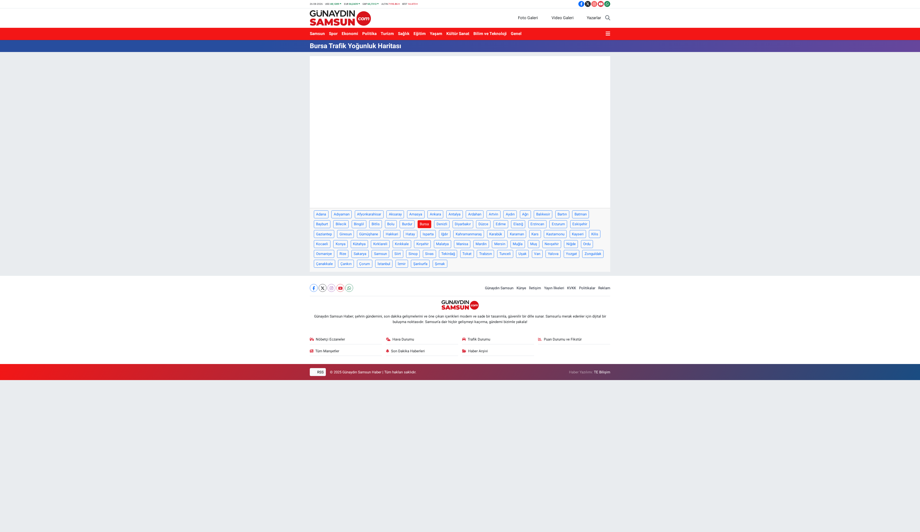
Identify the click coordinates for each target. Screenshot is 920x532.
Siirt (397, 254)
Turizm (387, 33)
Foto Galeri (528, 17)
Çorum (364, 264)
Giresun (345, 234)
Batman (581, 214)
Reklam (604, 288)
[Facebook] (314, 288)
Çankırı (346, 264)
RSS (320, 372)
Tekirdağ (448, 254)
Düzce (483, 224)
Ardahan (474, 214)
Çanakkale (324, 264)
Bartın (562, 214)
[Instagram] (331, 288)
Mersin (499, 244)
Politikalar (587, 288)
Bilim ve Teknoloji (490, 33)
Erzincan (537, 224)
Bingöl (359, 224)
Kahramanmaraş (469, 234)
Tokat (467, 254)
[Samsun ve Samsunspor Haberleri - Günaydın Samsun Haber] (340, 17)
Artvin (493, 214)
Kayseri (578, 234)
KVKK (571, 288)
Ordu (587, 244)
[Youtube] (340, 288)
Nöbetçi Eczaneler (330, 339)
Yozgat (571, 254)
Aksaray (395, 214)
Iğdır (444, 234)
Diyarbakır (463, 224)
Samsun (317, 33)
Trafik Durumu (479, 339)
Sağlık (403, 33)
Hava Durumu (403, 339)
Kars (535, 234)
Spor (333, 33)
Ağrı (525, 214)
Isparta (428, 234)
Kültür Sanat (457, 33)
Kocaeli (322, 244)
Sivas (429, 254)
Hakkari (392, 234)
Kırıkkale (402, 244)
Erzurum (558, 224)
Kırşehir (422, 244)
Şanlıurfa (420, 264)
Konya (340, 244)
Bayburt (322, 224)
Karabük (495, 234)
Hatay (410, 234)
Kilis (594, 234)
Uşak (522, 254)
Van (537, 254)
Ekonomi (350, 33)
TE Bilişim (602, 372)
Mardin (481, 244)
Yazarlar (594, 17)
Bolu (390, 224)
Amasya (415, 214)
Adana (321, 214)
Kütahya (359, 244)
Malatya (442, 244)
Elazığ (518, 224)
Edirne (501, 224)
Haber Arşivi (478, 351)
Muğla (518, 244)
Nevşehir (552, 244)
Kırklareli (380, 244)
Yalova (553, 254)
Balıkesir (543, 214)
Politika (369, 33)
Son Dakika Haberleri (408, 351)
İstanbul (384, 264)
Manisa (462, 244)
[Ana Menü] (608, 34)
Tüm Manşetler (327, 351)
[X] (323, 288)
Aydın (510, 214)
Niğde (571, 244)
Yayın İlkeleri (554, 288)
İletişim (535, 288)
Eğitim (420, 33)
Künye (521, 288)
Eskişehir (579, 224)
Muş (533, 244)
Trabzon (485, 254)
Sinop (413, 254)
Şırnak (440, 264)
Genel (516, 33)
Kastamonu (555, 234)
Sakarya (360, 254)
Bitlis (376, 224)
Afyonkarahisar (369, 214)
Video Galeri (563, 17)
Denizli (442, 224)
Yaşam (436, 33)
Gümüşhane (368, 234)
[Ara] (607, 18)
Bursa (424, 224)
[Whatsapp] (349, 288)
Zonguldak (593, 254)
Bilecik (341, 224)
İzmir (402, 264)
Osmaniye (324, 254)
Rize (342, 254)
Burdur (407, 224)
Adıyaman (342, 214)
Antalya (454, 214)
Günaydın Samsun (499, 288)
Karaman (517, 234)
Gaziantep (324, 234)
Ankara (435, 214)
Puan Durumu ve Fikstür (563, 339)
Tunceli (505, 254)
